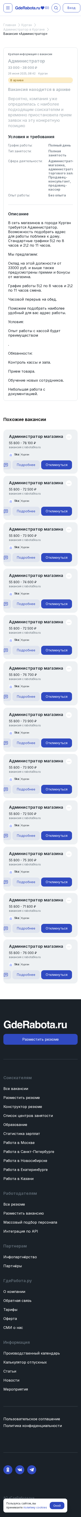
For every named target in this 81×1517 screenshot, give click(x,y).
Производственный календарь (31, 1353)
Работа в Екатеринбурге (25, 1169)
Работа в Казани (18, 1178)
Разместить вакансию (23, 1213)
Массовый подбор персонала (30, 1222)
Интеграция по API (20, 1231)
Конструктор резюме (22, 1106)
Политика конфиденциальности (32, 1425)
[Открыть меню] (7, 7)
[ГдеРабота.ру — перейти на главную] (27, 8)
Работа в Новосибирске (25, 1160)
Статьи (9, 1371)
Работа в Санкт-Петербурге (28, 1151)
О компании (14, 1291)
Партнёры (12, 1266)
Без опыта (57, 195)
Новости (11, 1380)
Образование (15, 1124)
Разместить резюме (21, 1097)
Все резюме (14, 1204)
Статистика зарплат (21, 1133)
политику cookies (35, 1507)
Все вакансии (15, 1088)
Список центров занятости (28, 1115)
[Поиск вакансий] (56, 7)
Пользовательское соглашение (31, 1419)
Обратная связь (17, 1300)
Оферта (10, 1318)
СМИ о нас (13, 1327)
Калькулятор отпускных (25, 1362)
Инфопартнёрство (20, 1257)
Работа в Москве (19, 1142)
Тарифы (10, 1309)
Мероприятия (15, 1389)
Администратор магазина (36, 436)
